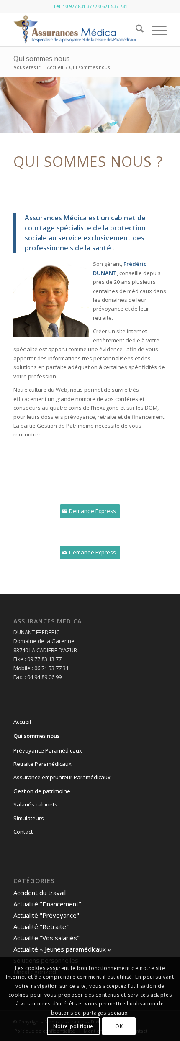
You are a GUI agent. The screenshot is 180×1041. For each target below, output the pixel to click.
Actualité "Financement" (47, 904)
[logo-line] (74, 29)
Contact (23, 831)
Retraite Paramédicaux (42, 764)
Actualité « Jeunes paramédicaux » (62, 949)
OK (119, 1026)
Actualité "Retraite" (41, 926)
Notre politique (73, 1026)
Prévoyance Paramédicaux (47, 750)
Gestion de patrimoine (41, 791)
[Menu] (155, 29)
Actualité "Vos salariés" (46, 938)
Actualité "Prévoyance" (46, 915)
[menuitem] (135, 29)
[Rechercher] (135, 29)
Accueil (22, 721)
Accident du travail (39, 892)
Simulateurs (28, 818)
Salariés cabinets (35, 804)
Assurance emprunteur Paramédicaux (62, 777)
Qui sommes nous (41, 58)
